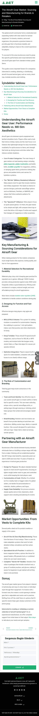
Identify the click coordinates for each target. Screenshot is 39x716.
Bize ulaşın (32, 617)
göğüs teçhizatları (21, 164)
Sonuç (6, 114)
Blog (5, 20)
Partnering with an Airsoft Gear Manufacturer (18, 106)
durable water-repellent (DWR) (25, 296)
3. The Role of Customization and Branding (20, 103)
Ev (2, 20)
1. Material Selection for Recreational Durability (21, 97)
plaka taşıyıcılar (9, 164)
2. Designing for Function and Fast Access (20, 100)
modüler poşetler (14, 167)
